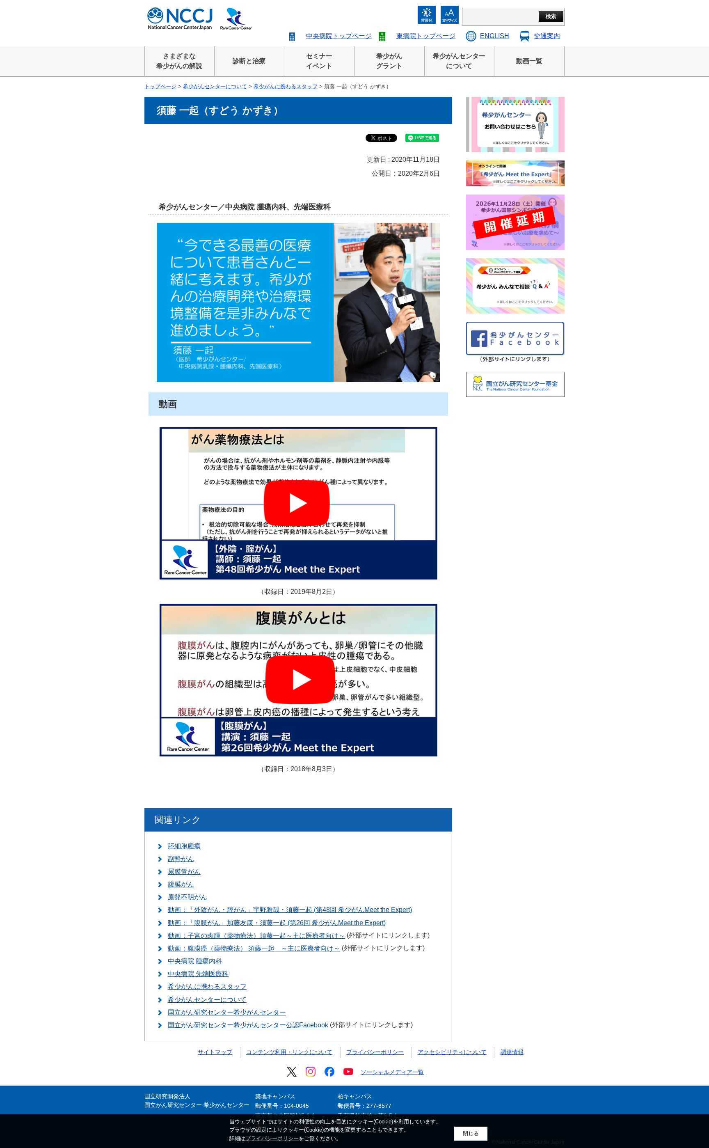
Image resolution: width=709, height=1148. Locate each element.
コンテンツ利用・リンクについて (289, 1052)
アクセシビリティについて (452, 1052)
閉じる (471, 1133)
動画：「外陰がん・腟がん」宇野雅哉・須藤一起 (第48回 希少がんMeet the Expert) (290, 909)
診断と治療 (249, 60)
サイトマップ (215, 1052)
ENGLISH (494, 35)
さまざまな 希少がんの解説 (179, 61)
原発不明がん (187, 897)
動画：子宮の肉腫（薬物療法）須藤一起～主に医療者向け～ (256, 935)
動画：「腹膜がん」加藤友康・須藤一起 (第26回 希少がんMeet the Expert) (277, 922)
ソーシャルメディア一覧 (392, 1072)
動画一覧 (529, 60)
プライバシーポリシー (375, 1052)
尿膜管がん (184, 871)
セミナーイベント (319, 61)
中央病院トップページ (339, 35)
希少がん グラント (389, 61)
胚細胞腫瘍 (184, 846)
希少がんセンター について (459, 61)
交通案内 (547, 35)
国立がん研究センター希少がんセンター (227, 1012)
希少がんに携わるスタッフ (286, 86)
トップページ (160, 86)
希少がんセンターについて (215, 86)
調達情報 (512, 1052)
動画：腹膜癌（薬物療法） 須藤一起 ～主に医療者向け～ (254, 948)
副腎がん (181, 858)
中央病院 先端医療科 (198, 973)
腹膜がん (181, 884)
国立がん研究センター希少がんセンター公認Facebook (248, 1025)
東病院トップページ (425, 35)
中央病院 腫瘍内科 (195, 961)
